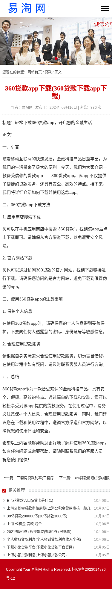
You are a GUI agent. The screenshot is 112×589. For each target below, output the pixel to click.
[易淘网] (26, 8)
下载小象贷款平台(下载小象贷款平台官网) (40, 547)
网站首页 (34, 72)
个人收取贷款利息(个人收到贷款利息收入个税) (44, 539)
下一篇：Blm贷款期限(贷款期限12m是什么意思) (84, 479)
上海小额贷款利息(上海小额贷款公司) (37, 555)
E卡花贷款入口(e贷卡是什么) (30, 501)
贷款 (48, 72)
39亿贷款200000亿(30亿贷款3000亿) (37, 516)
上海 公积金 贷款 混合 (24, 524)
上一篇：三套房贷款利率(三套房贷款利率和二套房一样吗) (28, 479)
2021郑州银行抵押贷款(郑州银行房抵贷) (39, 532)
